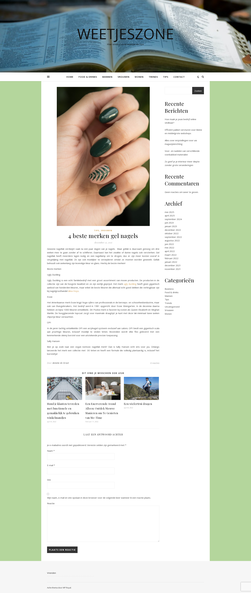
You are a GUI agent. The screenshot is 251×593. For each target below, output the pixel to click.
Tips (165, 76)
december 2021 (173, 265)
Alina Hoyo (73, 291)
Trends (153, 76)
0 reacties (154, 363)
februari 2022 (171, 258)
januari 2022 (171, 261)
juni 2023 (169, 222)
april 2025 (170, 215)
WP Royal (67, 587)
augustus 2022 (172, 240)
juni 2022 (169, 244)
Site (49, 479)
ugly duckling (130, 283)
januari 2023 (171, 226)
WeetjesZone (125, 33)
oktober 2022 (172, 233)
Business (169, 288)
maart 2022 (170, 254)
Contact (179, 76)
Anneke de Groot (61, 363)
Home (69, 76)
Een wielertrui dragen (138, 404)
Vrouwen (123, 76)
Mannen (107, 76)
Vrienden (51, 572)
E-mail (51, 465)
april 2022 (170, 251)
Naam (51, 450)
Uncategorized (172, 306)
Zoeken (198, 90)
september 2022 (173, 237)
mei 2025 (169, 212)
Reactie (51, 503)
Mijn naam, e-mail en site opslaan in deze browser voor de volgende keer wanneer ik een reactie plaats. (99, 497)
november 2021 (173, 269)
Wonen (139, 76)
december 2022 (173, 229)
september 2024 (173, 219)
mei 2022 (169, 247)
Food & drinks (88, 76)
